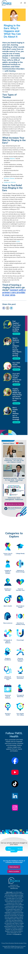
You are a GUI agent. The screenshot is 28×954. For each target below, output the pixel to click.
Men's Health (8, 606)
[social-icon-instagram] (15, 808)
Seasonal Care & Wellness (8, 697)
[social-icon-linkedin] (15, 796)
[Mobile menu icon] (24, 2)
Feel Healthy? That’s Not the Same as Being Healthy (16, 326)
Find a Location (14, 871)
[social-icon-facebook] (15, 760)
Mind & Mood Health (20, 606)
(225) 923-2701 (14, 888)
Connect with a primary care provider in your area (14, 292)
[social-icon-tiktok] (15, 783)
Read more (16, 333)
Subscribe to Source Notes (15, 849)
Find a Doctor (14, 867)
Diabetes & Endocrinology (20, 571)
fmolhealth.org (17, 934)
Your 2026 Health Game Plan (16, 365)
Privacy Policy (5, 943)
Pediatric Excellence (8, 659)
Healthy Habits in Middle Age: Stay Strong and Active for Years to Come (17, 394)
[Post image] (7, 324)
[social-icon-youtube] (15, 772)
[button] (3, 308)
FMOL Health (11, 507)
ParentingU (20, 640)
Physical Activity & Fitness (20, 660)
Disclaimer (11, 943)
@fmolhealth (18, 507)
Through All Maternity (20, 696)
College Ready (20, 553)
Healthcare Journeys (7, 589)
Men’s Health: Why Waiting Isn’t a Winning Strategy (15, 413)
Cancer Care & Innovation (7, 554)
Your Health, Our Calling (20, 714)
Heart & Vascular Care (20, 589)
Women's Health (8, 714)
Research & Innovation (20, 677)
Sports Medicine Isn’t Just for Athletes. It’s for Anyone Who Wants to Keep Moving (16, 347)
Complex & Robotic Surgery (8, 572)
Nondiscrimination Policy (20, 943)
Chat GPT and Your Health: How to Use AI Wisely (16, 378)
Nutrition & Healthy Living (20, 623)
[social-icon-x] (15, 819)
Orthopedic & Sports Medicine (8, 641)
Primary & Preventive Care (7, 678)
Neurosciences (7, 623)
